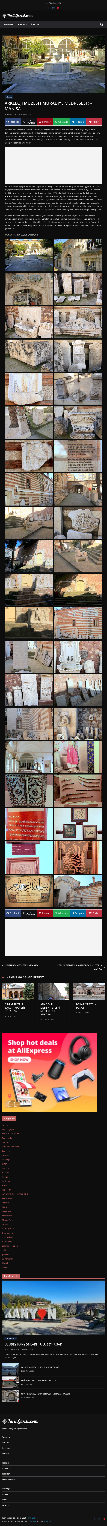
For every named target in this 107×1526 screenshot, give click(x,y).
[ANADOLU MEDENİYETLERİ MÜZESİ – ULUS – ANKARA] (53, 985)
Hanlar (5, 1177)
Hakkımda (22, 24)
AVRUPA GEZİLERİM (10, 1133)
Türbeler (6, 1263)
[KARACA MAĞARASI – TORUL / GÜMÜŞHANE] (10, 1369)
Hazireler (6, 1181)
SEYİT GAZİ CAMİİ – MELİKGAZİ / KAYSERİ (38, 1380)
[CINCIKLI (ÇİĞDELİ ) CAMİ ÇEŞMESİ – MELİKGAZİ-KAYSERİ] (10, 1396)
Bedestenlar (7, 1138)
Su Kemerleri (7, 1259)
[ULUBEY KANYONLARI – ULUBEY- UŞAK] (53, 1308)
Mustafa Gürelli (26, 114)
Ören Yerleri (7, 1233)
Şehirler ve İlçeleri (10, 1246)
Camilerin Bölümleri (11, 1146)
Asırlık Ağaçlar (8, 1129)
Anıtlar (5, 1125)
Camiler (5, 1142)
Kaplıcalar (6, 1190)
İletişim (35, 24)
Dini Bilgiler (7, 1159)
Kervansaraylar (8, 1198)
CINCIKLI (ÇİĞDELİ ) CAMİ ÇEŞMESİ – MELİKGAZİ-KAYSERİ (45, 1394)
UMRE (4, 1267)
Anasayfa (8, 24)
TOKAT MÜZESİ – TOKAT (86, 1005)
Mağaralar (6, 1211)
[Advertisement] (53, 165)
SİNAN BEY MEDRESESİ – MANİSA (21, 965)
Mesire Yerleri (8, 1220)
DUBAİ (5, 1164)
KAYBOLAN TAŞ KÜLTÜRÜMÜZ (15, 1194)
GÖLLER (5, 1168)
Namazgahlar (8, 1228)
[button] (29, 255)
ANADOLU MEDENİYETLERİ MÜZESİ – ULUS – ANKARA (50, 1009)
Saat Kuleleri (7, 1241)
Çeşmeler (6, 1155)
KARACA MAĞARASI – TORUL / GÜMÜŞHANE (40, 1367)
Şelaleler (6, 1254)
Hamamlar (6, 1172)
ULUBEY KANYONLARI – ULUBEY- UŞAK (33, 1344)
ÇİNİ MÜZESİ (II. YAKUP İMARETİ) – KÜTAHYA (16, 1007)
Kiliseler (5, 1202)
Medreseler (7, 1215)
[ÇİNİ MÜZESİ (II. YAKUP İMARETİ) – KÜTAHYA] (18, 985)
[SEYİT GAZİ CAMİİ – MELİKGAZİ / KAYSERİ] (10, 1382)
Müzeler (9, 97)
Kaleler (5, 1185)
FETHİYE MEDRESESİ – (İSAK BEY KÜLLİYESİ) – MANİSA (79, 967)
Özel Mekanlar (8, 1237)
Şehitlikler (6, 1250)
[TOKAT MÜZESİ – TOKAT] (89, 985)
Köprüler (6, 1207)
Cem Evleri (6, 1151)
